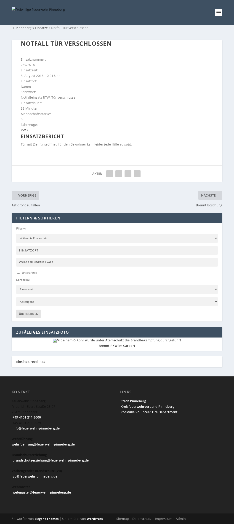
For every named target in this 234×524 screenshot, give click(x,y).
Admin (181, 518)
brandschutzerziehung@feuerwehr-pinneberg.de (50, 460)
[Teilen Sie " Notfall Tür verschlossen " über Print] (137, 173)
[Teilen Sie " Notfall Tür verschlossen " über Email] (128, 173)
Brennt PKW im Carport (117, 345)
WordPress (95, 519)
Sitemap (122, 518)
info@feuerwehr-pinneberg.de (36, 428)
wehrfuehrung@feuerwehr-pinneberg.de (43, 444)
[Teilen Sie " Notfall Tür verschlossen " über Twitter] (118, 173)
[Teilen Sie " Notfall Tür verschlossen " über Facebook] (109, 173)
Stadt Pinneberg (133, 401)
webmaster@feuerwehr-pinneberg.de (41, 492)
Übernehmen (28, 314)
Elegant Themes (46, 519)
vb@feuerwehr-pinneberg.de (34, 476)
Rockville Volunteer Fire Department (149, 412)
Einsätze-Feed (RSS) (31, 361)
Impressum (163, 518)
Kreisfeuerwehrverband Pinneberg (147, 406)
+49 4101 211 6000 (26, 417)
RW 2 (25, 130)
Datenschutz (142, 518)
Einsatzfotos (29, 273)
